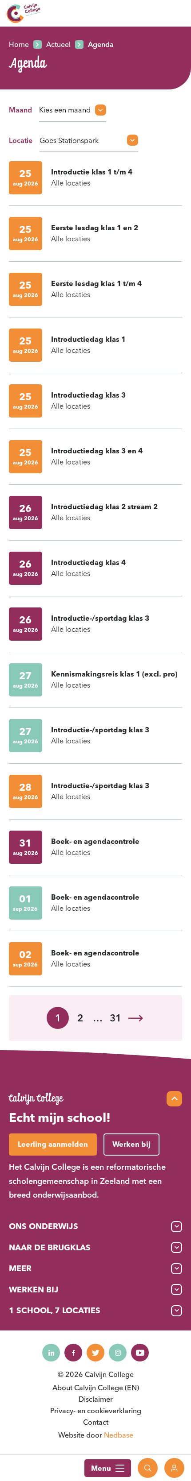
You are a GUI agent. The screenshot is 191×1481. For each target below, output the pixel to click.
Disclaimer (96, 1399)
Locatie (20, 140)
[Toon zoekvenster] (148, 1468)
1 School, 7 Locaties (54, 1310)
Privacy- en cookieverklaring (95, 1410)
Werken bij (34, 1289)
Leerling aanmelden (53, 1144)
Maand (20, 109)
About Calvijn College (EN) (95, 1387)
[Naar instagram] (118, 1352)
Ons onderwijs (43, 1226)
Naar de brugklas (50, 1247)
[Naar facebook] (73, 1352)
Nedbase (118, 1435)
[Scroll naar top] (174, 1098)
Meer (20, 1268)
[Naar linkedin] (51, 1352)
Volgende (135, 1018)
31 (115, 1018)
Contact (95, 1422)
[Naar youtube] (140, 1352)
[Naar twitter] (95, 1352)
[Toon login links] (174, 1468)
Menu (101, 1468)
